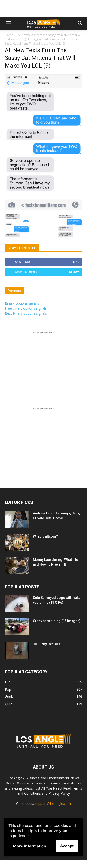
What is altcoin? (45, 536)
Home (9, 35)
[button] (8, 23)
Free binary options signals (26, 308)
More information (29, 846)
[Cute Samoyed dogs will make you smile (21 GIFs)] (17, 603)
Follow (73, 272)
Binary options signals (22, 303)
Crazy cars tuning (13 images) (56, 621)
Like (76, 262)
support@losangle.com (53, 803)
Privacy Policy (59, 793)
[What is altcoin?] (17, 542)
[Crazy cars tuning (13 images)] (17, 626)
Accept (67, 845)
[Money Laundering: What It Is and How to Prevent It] (17, 565)
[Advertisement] (43, 8)
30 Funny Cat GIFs (47, 644)
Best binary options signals (26, 313)
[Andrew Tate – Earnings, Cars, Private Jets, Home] (17, 519)
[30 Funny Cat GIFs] (17, 650)
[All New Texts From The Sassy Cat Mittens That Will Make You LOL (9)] (43, 209)
